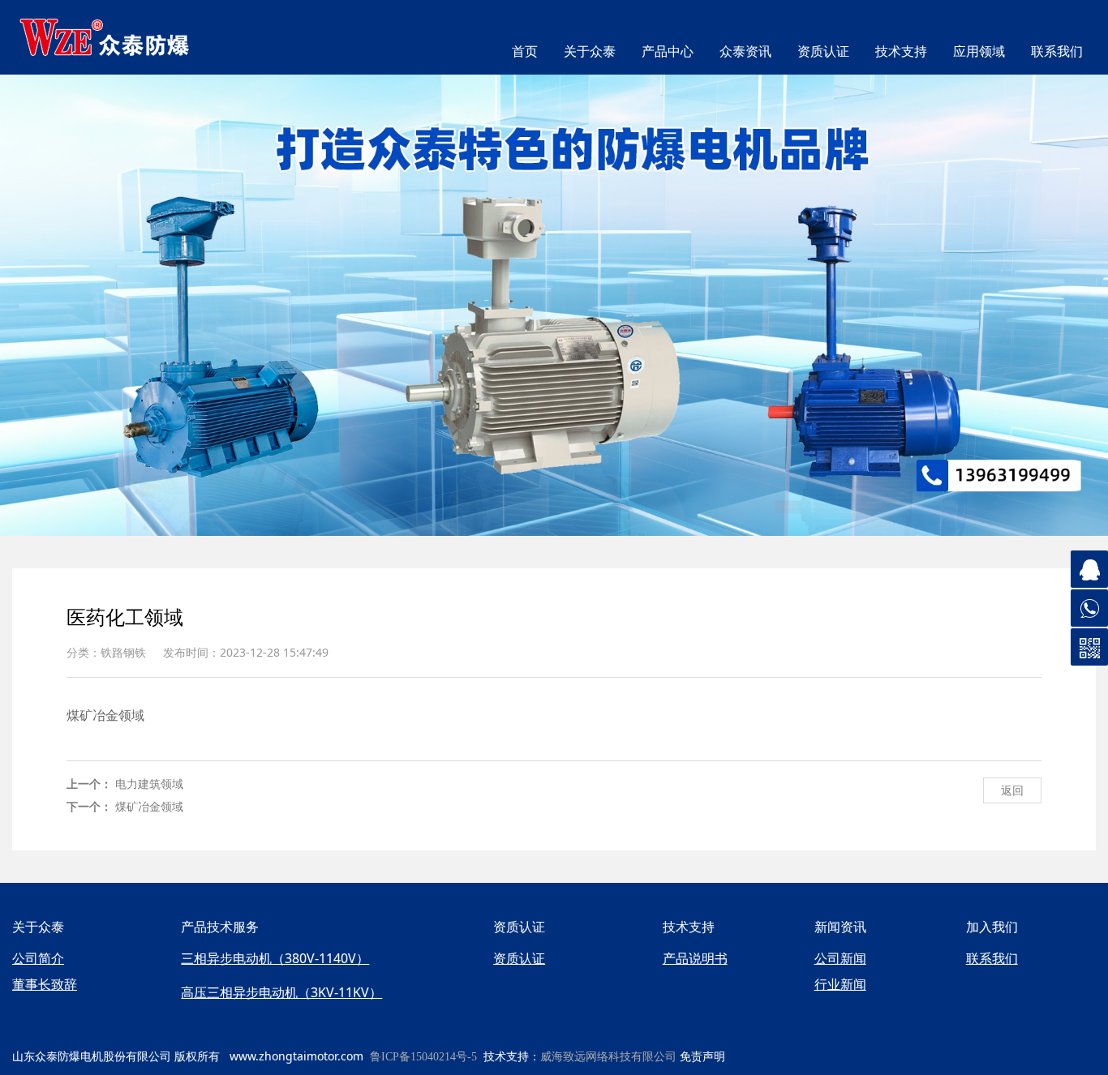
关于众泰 (590, 51)
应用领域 (979, 51)
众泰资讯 (745, 51)
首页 (525, 51)
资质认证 (823, 51)
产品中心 (668, 51)
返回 (1012, 790)
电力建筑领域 (149, 783)
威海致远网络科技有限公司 (608, 1057)
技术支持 (901, 51)
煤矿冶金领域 (149, 806)
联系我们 (1057, 51)
